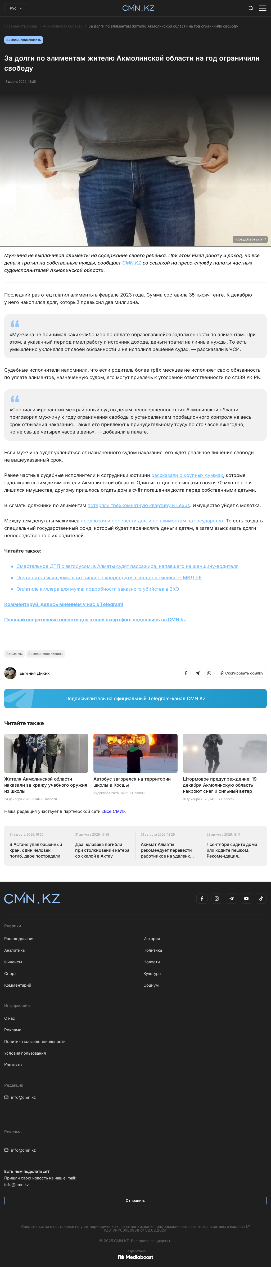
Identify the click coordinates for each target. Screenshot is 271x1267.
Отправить (135, 1200)
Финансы (13, 961)
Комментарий (17, 985)
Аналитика (14, 950)
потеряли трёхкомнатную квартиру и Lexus (139, 505)
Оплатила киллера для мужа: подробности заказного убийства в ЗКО (97, 589)
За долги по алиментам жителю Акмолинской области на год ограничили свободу (163, 26)
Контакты (13, 1064)
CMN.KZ (131, 263)
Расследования (19, 938)
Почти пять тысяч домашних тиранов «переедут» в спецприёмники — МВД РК (109, 577)
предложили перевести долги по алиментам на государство (152, 520)
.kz (182, 619)
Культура (152, 973)
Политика (152, 950)
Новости (151, 961)
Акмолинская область (63, 26)
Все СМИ (113, 811)
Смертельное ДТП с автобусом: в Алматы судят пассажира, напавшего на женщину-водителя (127, 566)
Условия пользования (25, 1053)
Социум (151, 985)
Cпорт (10, 973)
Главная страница (20, 26)
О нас (9, 1018)
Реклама (12, 1029)
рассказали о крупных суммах (187, 475)
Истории (151, 938)
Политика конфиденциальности (35, 1041)
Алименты (14, 654)
